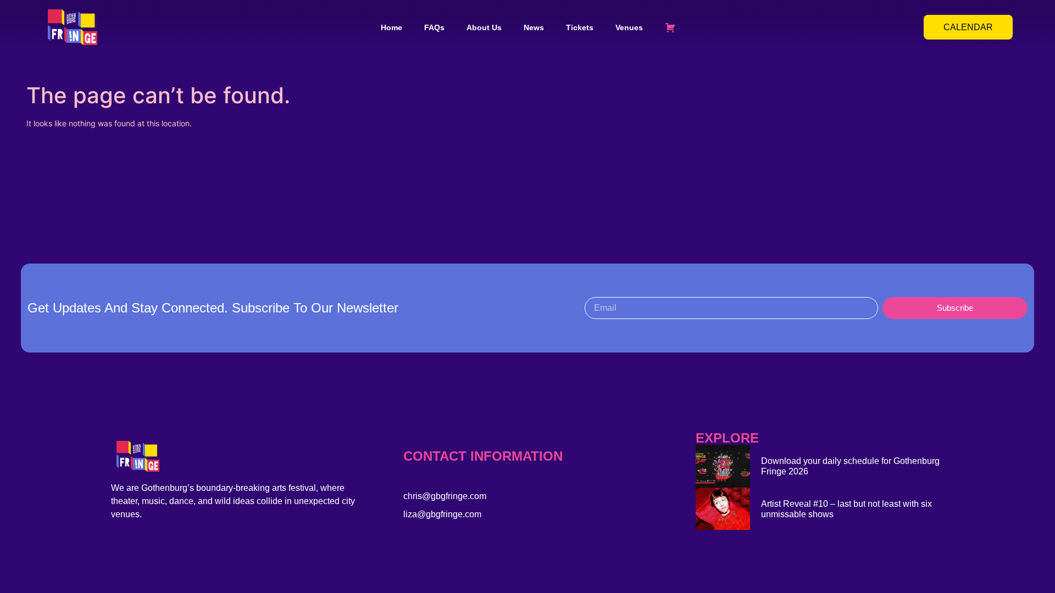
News (534, 27)
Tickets (579, 27)
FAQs (434, 27)
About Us (484, 27)
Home (391, 27)
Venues (629, 27)
